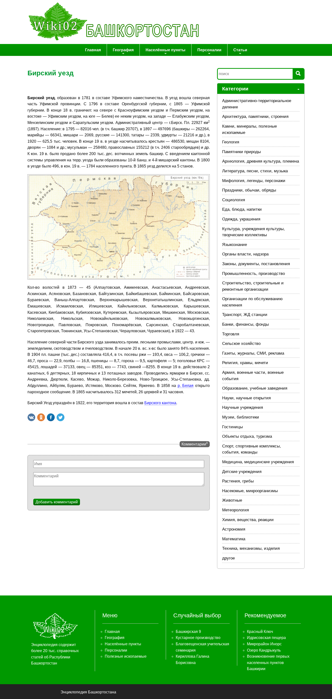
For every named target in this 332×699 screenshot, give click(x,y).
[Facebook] (51, 417)
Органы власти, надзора (245, 254)
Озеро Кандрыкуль (264, 650)
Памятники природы (241, 151)
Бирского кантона (160, 403)
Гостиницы (232, 427)
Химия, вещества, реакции (248, 519)
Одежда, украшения (241, 219)
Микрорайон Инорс (264, 644)
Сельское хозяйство (241, 343)
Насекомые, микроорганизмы (250, 491)
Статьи (240, 50)
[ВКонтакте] (31, 417)
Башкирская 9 (188, 631)
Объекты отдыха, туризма (247, 436)
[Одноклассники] (41, 417)
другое (228, 558)
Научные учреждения (242, 407)
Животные (232, 500)
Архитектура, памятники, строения (255, 116)
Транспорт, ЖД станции (244, 314)
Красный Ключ (260, 631)
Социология (233, 200)
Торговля (230, 334)
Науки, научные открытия (246, 398)
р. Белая (186, 386)
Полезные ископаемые (126, 656)
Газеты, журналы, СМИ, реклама (253, 353)
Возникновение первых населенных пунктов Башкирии (268, 662)
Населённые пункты (165, 50)
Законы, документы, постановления (256, 264)
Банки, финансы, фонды (245, 324)
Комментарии (195, 443)
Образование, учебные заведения (254, 388)
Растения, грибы (238, 481)
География (123, 50)
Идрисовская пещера (266, 638)
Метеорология (235, 510)
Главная (93, 50)
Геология (230, 142)
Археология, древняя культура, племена (260, 161)
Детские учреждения (242, 471)
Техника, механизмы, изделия (251, 548)
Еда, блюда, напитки (242, 209)
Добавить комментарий (56, 502)
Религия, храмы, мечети (245, 362)
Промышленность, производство (253, 273)
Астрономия (233, 529)
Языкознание (234, 244)
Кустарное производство (198, 638)
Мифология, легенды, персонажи (253, 180)
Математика (233, 539)
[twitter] (60, 417)
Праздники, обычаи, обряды (249, 190)
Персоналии (209, 50)
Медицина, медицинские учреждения (258, 462)
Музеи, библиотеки (240, 417)
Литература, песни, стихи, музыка (255, 171)
